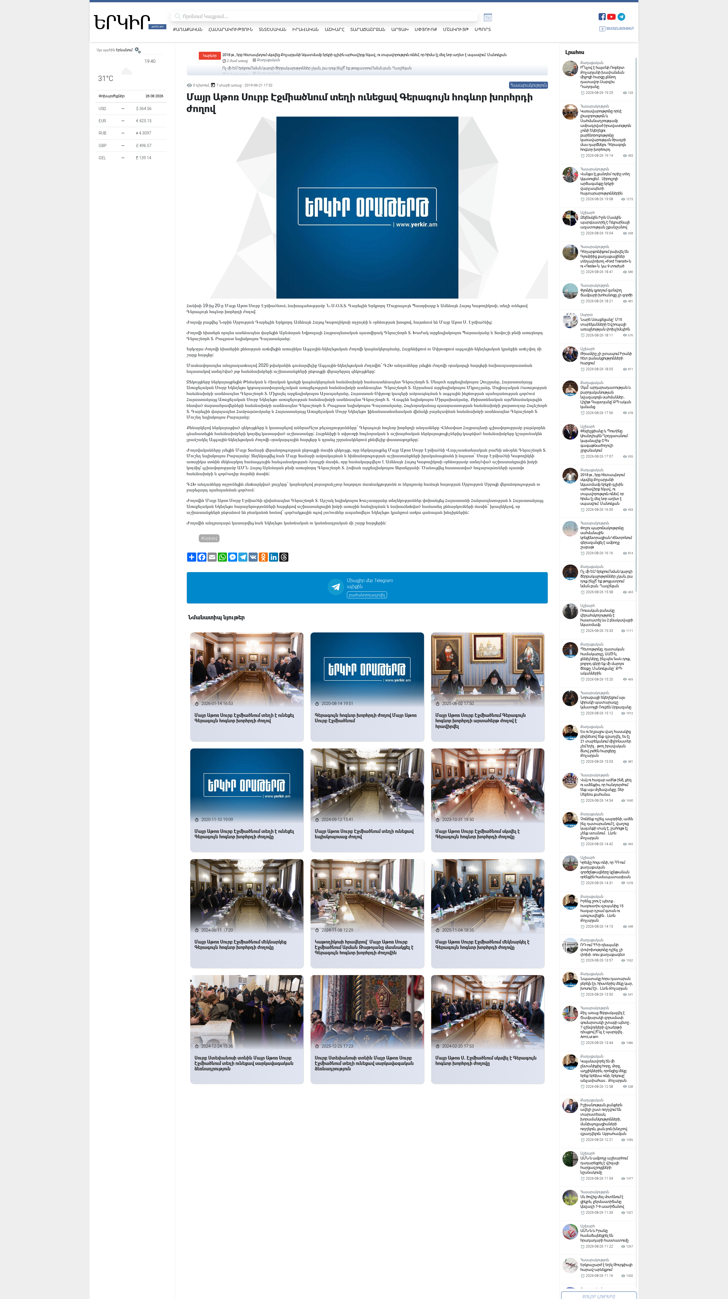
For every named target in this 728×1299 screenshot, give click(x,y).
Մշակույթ (456, 29)
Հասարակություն (230, 29)
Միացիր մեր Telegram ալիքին (370, 583)
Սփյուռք (426, 29)
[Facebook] (602, 16)
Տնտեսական (272, 29)
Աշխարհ (334, 29)
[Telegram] (621, 16)
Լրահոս (574, 52)
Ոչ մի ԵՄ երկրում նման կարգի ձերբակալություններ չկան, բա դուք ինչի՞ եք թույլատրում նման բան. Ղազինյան (316, 55)
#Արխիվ (209, 538)
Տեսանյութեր (620, 28)
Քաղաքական (187, 29)
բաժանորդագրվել (367, 595)
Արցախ (400, 29)
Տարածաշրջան (367, 29)
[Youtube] (611, 16)
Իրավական (305, 29)
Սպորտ (483, 29)
